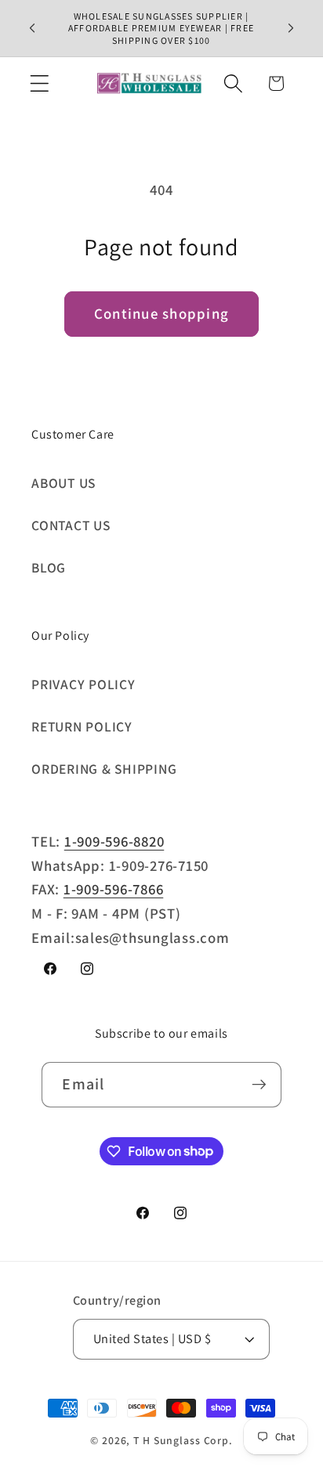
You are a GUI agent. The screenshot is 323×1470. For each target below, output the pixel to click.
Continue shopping (161, 313)
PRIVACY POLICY (83, 684)
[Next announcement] (291, 28)
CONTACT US (71, 525)
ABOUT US (63, 483)
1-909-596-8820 (114, 841)
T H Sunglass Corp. (183, 1440)
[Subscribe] (259, 1084)
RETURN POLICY (81, 726)
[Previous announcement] (32, 28)
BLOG (48, 567)
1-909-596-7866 (114, 888)
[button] (39, 83)
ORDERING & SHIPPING (103, 769)
